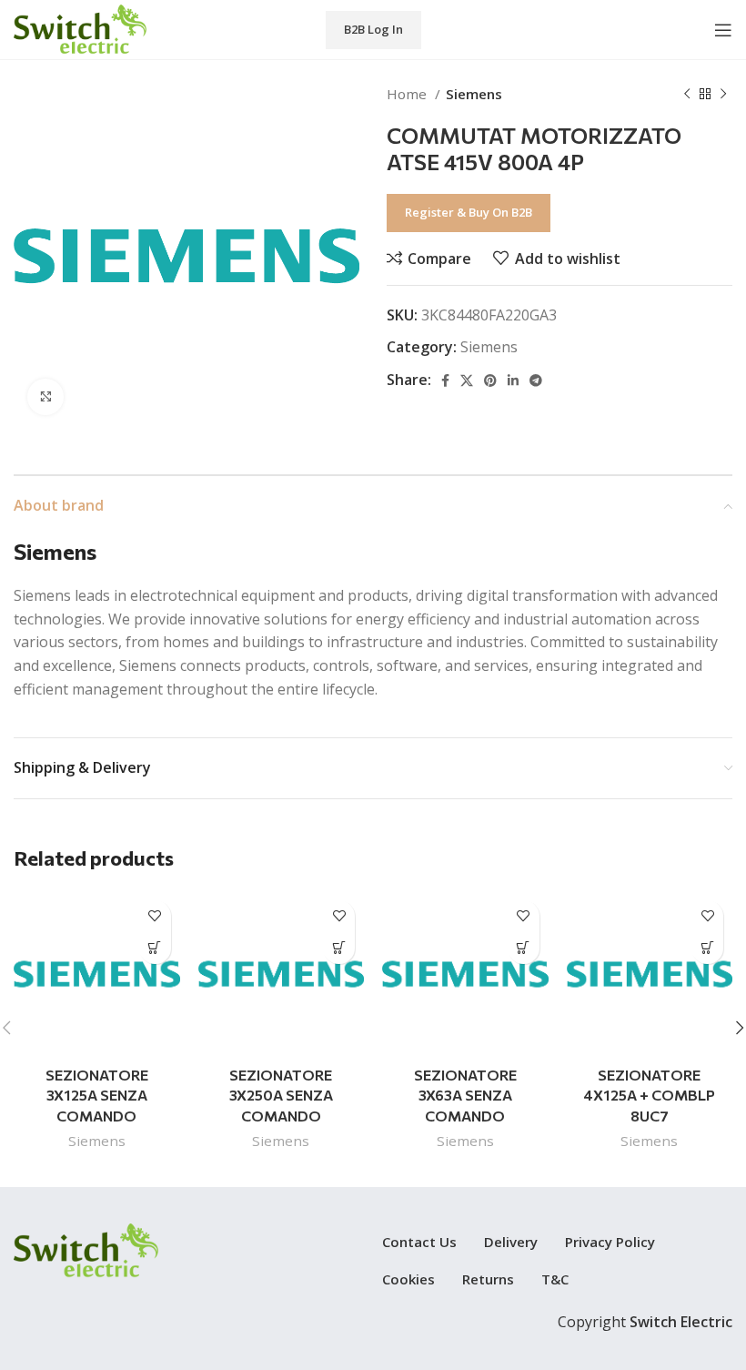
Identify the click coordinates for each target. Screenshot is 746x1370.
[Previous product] (687, 94)
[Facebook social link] (445, 380)
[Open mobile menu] (723, 30)
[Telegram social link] (536, 380)
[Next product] (723, 94)
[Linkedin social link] (513, 380)
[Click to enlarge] (45, 397)
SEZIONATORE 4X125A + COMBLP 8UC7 (649, 1095)
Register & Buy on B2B (468, 212)
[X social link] (467, 380)
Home (408, 94)
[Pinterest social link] (490, 380)
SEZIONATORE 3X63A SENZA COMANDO (465, 1095)
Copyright (645, 1322)
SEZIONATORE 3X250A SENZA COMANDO (281, 1095)
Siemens (474, 94)
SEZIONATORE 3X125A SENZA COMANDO (96, 1095)
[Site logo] (80, 28)
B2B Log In (373, 29)
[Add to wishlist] (155, 916)
